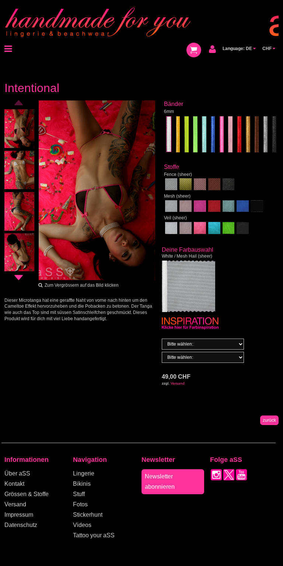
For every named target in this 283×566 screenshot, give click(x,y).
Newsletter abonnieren (160, 481)
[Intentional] (97, 189)
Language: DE (238, 48)
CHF (267, 48)
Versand (178, 383)
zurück (269, 420)
